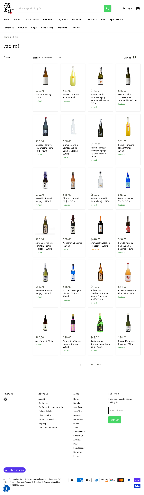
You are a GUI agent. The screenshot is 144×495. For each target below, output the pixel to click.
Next (99, 364)
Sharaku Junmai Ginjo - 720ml (71, 200)
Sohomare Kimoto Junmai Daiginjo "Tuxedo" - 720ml (44, 245)
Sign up (115, 419)
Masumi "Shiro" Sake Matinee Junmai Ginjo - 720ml (128, 97)
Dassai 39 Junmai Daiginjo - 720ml (43, 292)
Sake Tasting (47, 27)
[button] (6, 488)
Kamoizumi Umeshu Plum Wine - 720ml (127, 292)
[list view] (138, 58)
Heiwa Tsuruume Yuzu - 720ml (71, 96)
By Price (62, 19)
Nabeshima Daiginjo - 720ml (72, 244)
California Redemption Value (51, 407)
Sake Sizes (48, 19)
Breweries (63, 27)
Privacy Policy (45, 415)
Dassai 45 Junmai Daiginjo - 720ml (126, 343)
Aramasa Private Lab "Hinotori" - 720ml (100, 244)
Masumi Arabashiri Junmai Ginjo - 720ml (101, 200)
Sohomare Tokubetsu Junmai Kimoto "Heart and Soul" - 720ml (99, 295)
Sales (103, 19)
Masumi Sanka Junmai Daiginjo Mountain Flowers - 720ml (100, 99)
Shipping (42, 423)
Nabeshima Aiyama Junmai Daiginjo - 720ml (72, 344)
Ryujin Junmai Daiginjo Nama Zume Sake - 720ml (100, 344)
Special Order (116, 19)
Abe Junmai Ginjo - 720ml (44, 96)
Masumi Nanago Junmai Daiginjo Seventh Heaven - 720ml (99, 152)
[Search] (107, 8)
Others (91, 19)
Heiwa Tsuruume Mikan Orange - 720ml (126, 147)
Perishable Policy (46, 411)
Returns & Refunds (46, 419)
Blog (33, 27)
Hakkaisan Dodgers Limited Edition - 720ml (72, 293)
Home (6, 19)
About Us (22, 27)
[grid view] (135, 58)
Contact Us (9, 27)
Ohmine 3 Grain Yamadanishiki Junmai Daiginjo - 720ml (71, 149)
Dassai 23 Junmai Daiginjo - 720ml (43, 200)
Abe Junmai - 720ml (44, 341)
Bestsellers (77, 19)
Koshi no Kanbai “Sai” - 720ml (125, 200)
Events (76, 27)
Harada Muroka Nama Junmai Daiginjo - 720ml (125, 245)
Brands (17, 19)
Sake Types (31, 19)
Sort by (36, 58)
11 (92, 364)
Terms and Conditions (48, 427)
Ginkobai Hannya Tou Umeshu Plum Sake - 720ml (44, 147)
